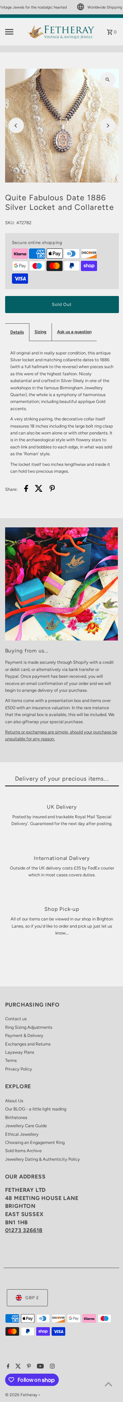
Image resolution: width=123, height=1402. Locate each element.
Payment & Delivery (24, 1035)
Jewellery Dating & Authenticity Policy (42, 1159)
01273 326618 (24, 1230)
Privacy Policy (18, 1068)
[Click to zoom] (107, 79)
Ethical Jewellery (22, 1134)
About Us (14, 1100)
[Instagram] (51, 1367)
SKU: (10, 222)
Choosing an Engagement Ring (35, 1142)
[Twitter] (17, 1367)
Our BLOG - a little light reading (35, 1108)
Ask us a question (74, 331)
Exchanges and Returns (28, 1044)
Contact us (16, 1018)
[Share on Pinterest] (52, 489)
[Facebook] (7, 1367)
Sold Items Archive (23, 1150)
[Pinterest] (28, 1367)
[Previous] (16, 125)
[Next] (107, 125)
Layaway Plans (19, 1052)
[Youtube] (39, 1367)
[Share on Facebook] (26, 489)
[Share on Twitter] (39, 489)
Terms (11, 1060)
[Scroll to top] (108, 1384)
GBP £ (32, 1297)
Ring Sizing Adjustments (28, 1027)
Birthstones (16, 1117)
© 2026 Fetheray (21, 1394)
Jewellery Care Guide (26, 1125)
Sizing (40, 331)
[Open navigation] (14, 31)
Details (17, 332)
